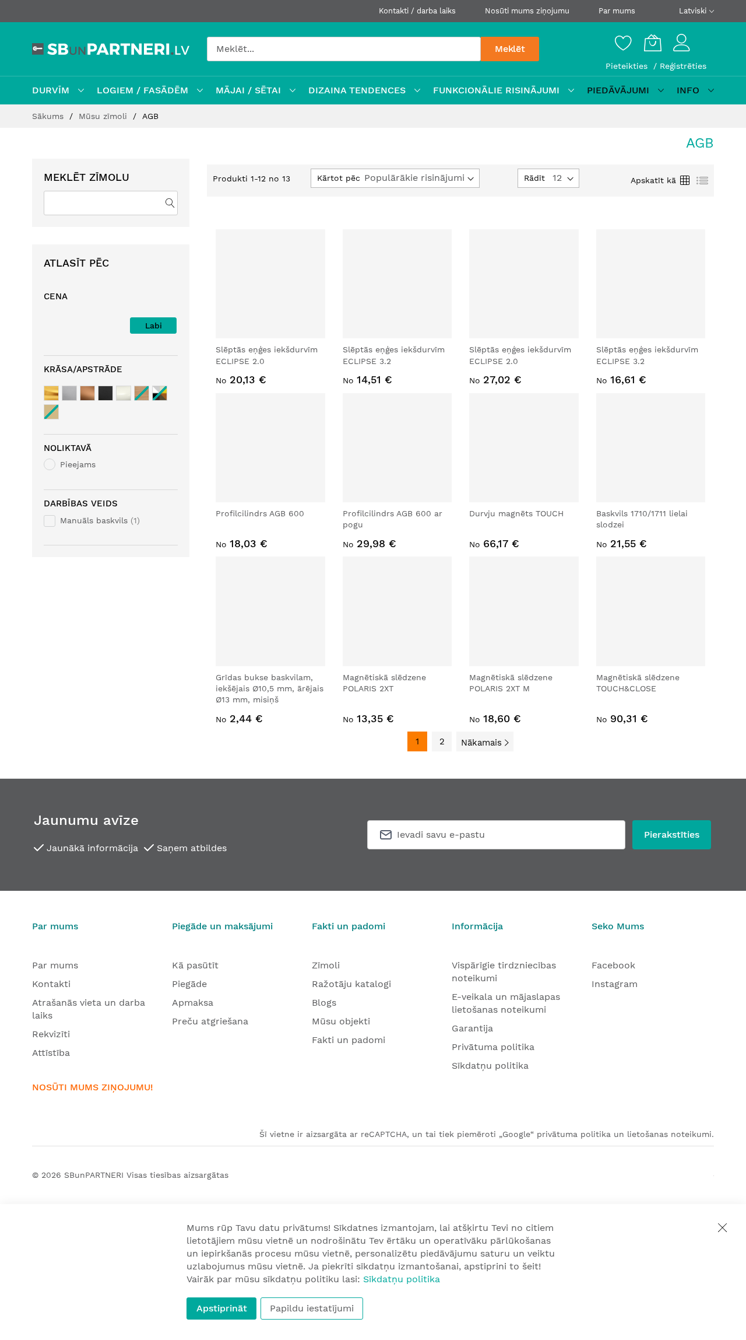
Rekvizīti (51, 1034)
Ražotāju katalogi (351, 983)
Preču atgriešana (210, 1021)
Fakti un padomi (348, 1039)
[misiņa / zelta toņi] (51, 393)
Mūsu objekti (341, 1021)
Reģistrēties (683, 66)
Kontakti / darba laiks (417, 10)
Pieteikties (628, 66)
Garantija (472, 1028)
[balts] (123, 393)
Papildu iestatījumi (312, 1308)
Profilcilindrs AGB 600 (260, 513)
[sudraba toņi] (69, 393)
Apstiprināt (221, 1308)
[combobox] (344, 49)
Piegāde (189, 983)
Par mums (617, 10)
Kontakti (51, 983)
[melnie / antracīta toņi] (105, 393)
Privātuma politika (493, 1046)
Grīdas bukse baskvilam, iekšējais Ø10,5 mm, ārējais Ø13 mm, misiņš (269, 689)
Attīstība (51, 1052)
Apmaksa (192, 1002)
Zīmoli (326, 965)
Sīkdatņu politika (490, 1065)
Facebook (613, 965)
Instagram (615, 983)
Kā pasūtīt (195, 965)
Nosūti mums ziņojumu (527, 10)
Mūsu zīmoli (104, 116)
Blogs (324, 1002)
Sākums (49, 116)
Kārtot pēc (338, 178)
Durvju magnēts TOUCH (516, 513)
